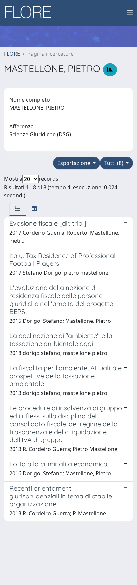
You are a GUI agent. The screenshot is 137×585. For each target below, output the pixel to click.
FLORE (12, 53)
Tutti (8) (114, 163)
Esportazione (74, 163)
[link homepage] (30, 13)
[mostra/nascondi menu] (130, 13)
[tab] (17, 209)
